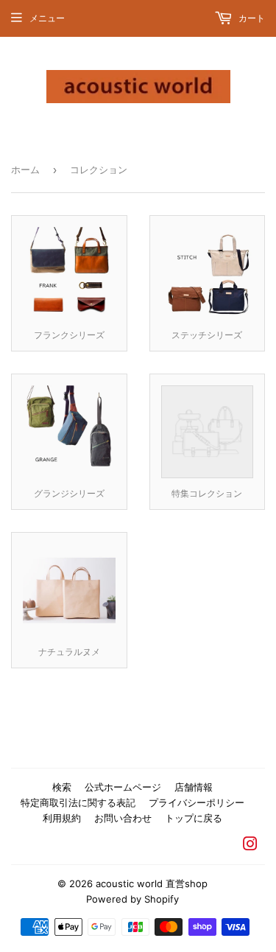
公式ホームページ (123, 787)
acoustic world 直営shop (152, 883)
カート (250, 18)
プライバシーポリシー (196, 802)
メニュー (47, 18)
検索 (61, 787)
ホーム (25, 169)
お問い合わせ (123, 818)
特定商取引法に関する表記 (78, 802)
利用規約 (62, 818)
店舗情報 (193, 787)
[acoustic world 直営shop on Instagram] (250, 846)
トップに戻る (193, 818)
